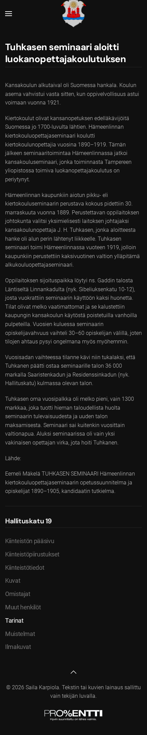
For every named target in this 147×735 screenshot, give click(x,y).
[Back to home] (73, 13)
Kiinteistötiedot (24, 567)
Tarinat (14, 620)
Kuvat (12, 580)
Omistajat (17, 593)
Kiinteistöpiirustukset (32, 554)
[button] (8, 13)
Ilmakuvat (18, 646)
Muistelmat (20, 633)
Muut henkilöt (23, 607)
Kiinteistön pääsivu (29, 541)
